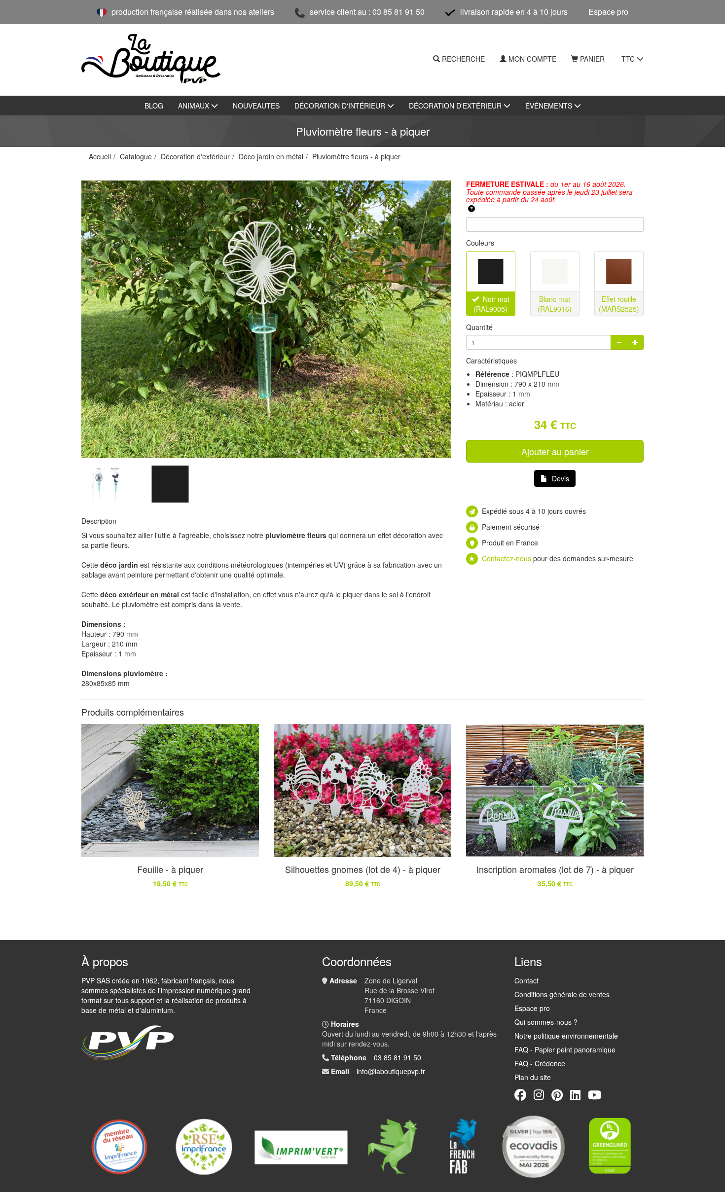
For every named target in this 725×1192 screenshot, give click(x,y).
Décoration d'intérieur (340, 105)
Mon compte (532, 59)
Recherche (463, 59)
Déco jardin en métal (271, 156)
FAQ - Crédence (539, 1063)
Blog (154, 105)
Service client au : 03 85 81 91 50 (367, 11)
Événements (549, 105)
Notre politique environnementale (566, 1036)
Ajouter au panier (555, 451)
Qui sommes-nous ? (546, 1022)
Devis (560, 478)
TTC (629, 59)
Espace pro (532, 1008)
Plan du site (532, 1077)
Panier (592, 59)
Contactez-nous (506, 558)
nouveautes (256, 105)
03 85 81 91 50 (397, 1057)
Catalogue (136, 156)
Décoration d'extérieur (456, 105)
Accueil (100, 156)
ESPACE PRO (608, 11)
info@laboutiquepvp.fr (391, 1071)
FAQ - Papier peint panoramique (565, 1049)
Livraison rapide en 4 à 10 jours (514, 11)
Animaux (194, 105)
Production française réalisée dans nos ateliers (192, 11)
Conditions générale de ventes (562, 994)
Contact (526, 980)
